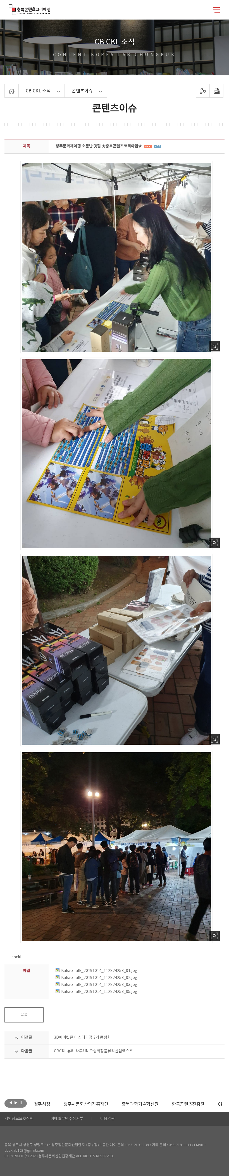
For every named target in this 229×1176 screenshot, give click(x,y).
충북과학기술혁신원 (110, 1104)
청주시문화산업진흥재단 (56, 1104)
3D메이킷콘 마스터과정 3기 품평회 (82, 1037)
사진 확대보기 (214, 346)
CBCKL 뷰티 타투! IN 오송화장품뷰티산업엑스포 (93, 1051)
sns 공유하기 (202, 90)
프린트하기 (216, 90)
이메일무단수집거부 (67, 1119)
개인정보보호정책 (19, 1119)
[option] (56, 1104)
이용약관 (107, 1119)
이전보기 (11, 1103)
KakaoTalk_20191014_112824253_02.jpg (99, 978)
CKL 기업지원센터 (204, 1104)
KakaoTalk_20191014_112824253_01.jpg (99, 971)
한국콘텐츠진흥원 (158, 1104)
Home (6, 87)
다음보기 (16, 1103)
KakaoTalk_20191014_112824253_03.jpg (99, 985)
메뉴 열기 (216, 9)
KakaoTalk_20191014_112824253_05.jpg (99, 992)
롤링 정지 (21, 1103)
